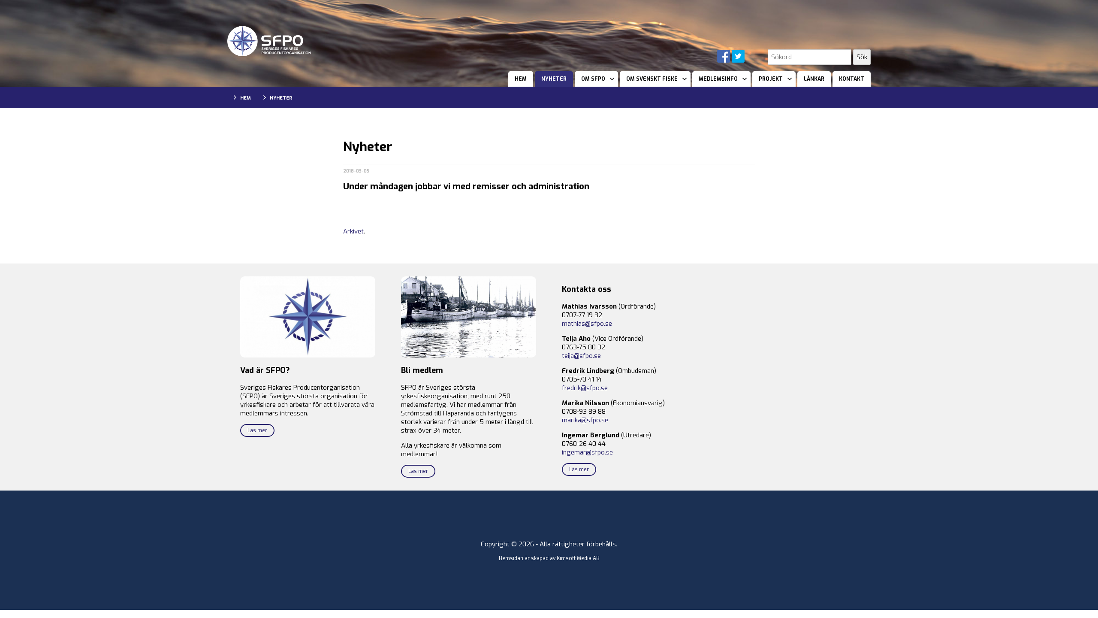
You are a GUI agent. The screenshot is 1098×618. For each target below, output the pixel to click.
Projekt (771, 79)
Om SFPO (593, 79)
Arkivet (353, 231)
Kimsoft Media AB (578, 558)
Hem (521, 79)
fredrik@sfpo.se (585, 388)
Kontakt (851, 79)
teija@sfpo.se (581, 355)
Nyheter (554, 79)
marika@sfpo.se (585, 420)
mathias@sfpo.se (587, 323)
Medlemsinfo (718, 79)
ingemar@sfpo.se (587, 452)
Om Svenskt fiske (652, 79)
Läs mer (257, 430)
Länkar (814, 79)
